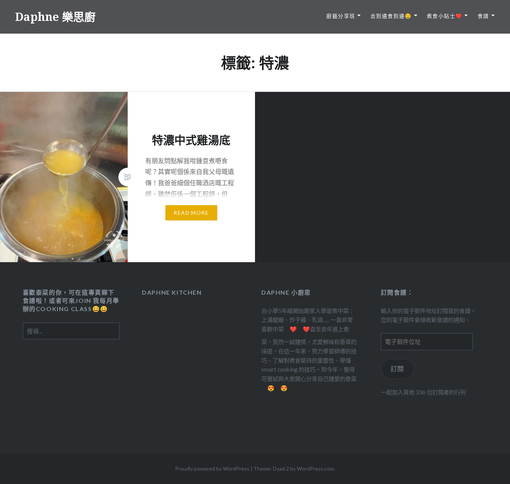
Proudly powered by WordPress (212, 468)
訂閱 (397, 369)
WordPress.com (315, 468)
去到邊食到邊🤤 (391, 16)
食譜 (483, 16)
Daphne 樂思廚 (55, 16)
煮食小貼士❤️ (444, 16)
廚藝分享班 (340, 16)
